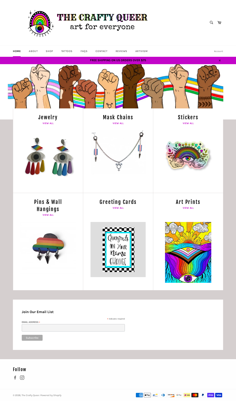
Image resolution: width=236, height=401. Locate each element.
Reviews (121, 51)
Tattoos (66, 51)
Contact (101, 51)
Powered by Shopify (50, 395)
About (33, 51)
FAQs (84, 51)
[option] (118, 91)
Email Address (31, 322)
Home (17, 51)
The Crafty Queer (30, 395)
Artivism (141, 51)
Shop (49, 51)
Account (218, 51)
